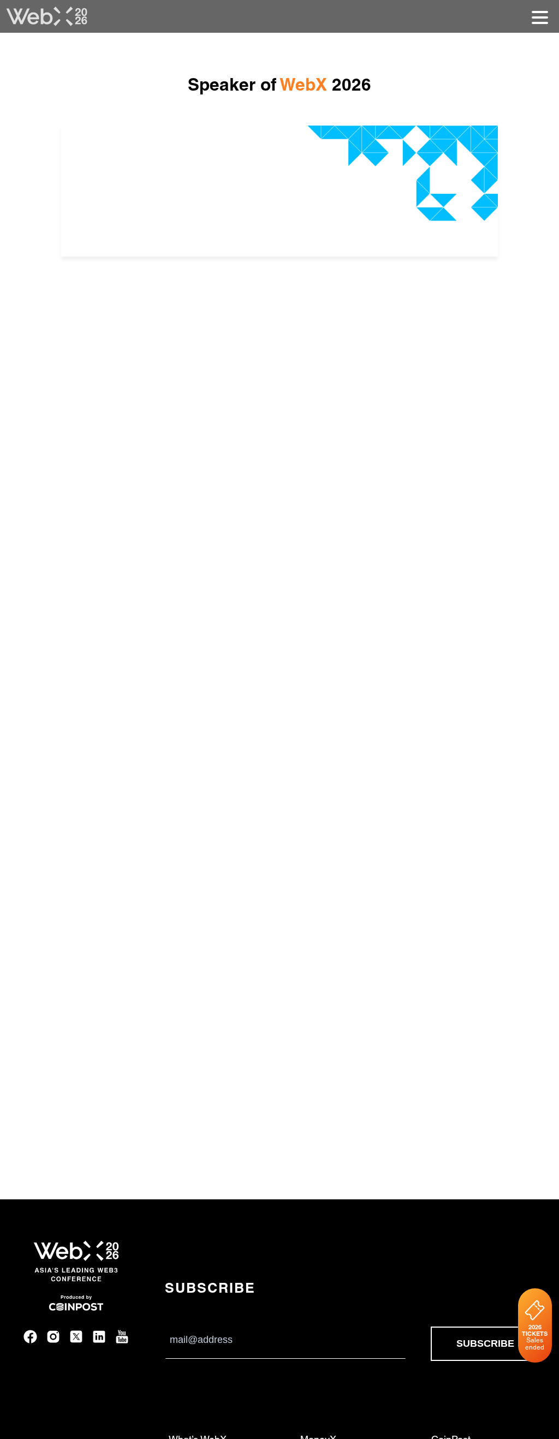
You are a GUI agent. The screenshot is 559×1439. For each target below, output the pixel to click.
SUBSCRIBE (485, 1343)
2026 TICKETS (535, 1337)
